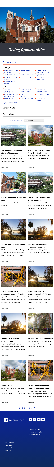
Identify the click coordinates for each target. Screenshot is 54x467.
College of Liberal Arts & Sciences (10, 78)
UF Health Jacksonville (27, 98)
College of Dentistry (26, 89)
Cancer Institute (8, 89)
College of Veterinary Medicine (26, 95)
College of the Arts (25, 70)
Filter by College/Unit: (16, 120)
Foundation (8, 445)
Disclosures (8, 448)
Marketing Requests (35, 435)
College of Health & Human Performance (28, 74)
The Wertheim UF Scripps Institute (10, 103)
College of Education (9, 74)
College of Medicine (42, 89)
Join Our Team (9, 442)
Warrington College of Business (10, 82)
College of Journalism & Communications (43, 74)
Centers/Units (9, 107)
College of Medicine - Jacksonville (9, 91)
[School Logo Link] (14, 420)
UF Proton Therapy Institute (42, 99)
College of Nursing (25, 91)
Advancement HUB (34, 429)
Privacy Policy (9, 450)
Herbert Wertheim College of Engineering (43, 78)
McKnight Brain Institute (43, 94)
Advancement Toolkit (35, 432)
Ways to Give (8, 114)
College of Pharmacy (42, 91)
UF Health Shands (9, 98)
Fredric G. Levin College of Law (27, 78)
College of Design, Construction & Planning (43, 71)
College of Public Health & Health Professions (11, 95)
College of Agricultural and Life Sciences (11, 71)
